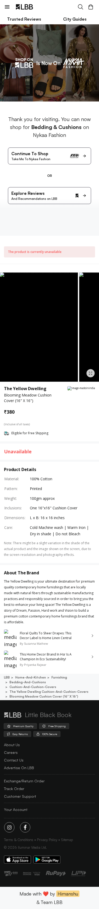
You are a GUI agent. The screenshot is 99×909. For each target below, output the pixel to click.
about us (12, 744)
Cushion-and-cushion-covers (33, 687)
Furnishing (59, 677)
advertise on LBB (19, 767)
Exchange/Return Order (24, 781)
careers (11, 752)
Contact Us (13, 760)
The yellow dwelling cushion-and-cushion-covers (49, 692)
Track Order (14, 788)
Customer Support (20, 796)
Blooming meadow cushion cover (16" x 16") (44, 696)
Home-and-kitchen (30, 677)
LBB (7, 677)
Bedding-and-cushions (28, 682)
